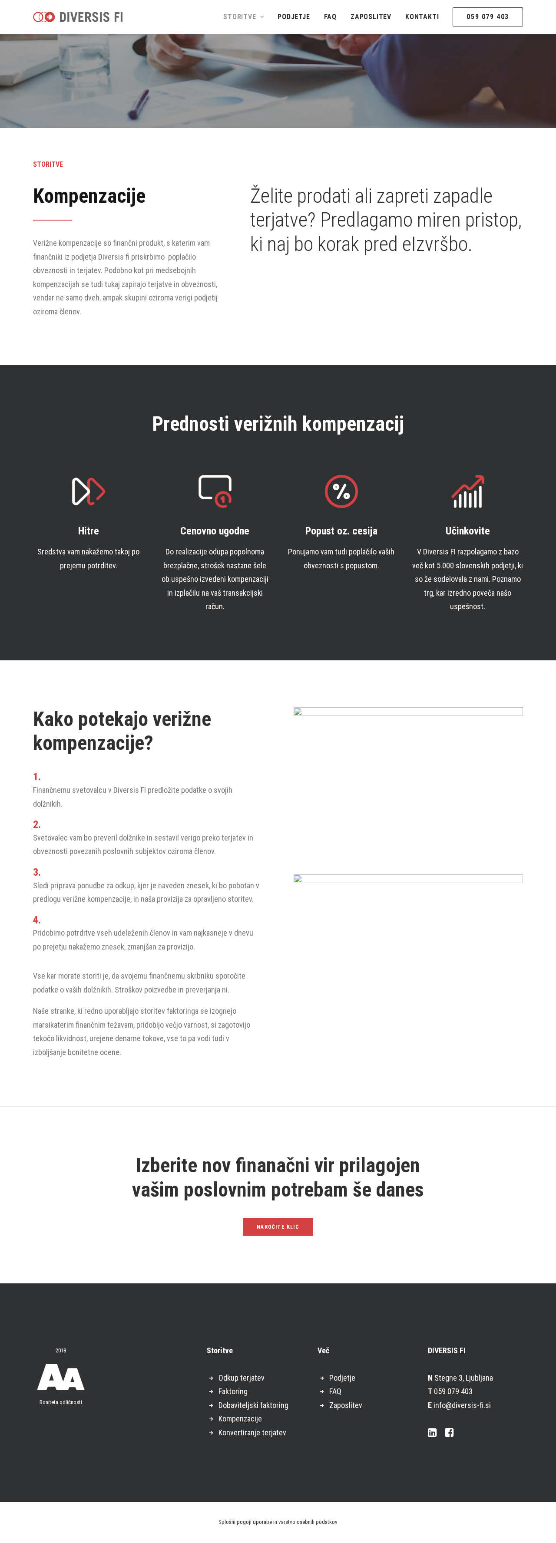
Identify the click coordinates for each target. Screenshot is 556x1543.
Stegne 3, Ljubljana (463, 1377)
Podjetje (342, 1377)
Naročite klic (278, 1227)
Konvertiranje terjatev (252, 1432)
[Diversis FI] (77, 17)
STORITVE (239, 17)
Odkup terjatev (241, 1377)
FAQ (330, 17)
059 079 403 (453, 1391)
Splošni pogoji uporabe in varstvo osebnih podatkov (278, 1522)
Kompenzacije (240, 1418)
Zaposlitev (345, 1405)
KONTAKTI (422, 17)
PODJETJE (294, 17)
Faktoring (233, 1391)
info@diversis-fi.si (462, 1405)
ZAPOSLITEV (371, 17)
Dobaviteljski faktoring (253, 1405)
